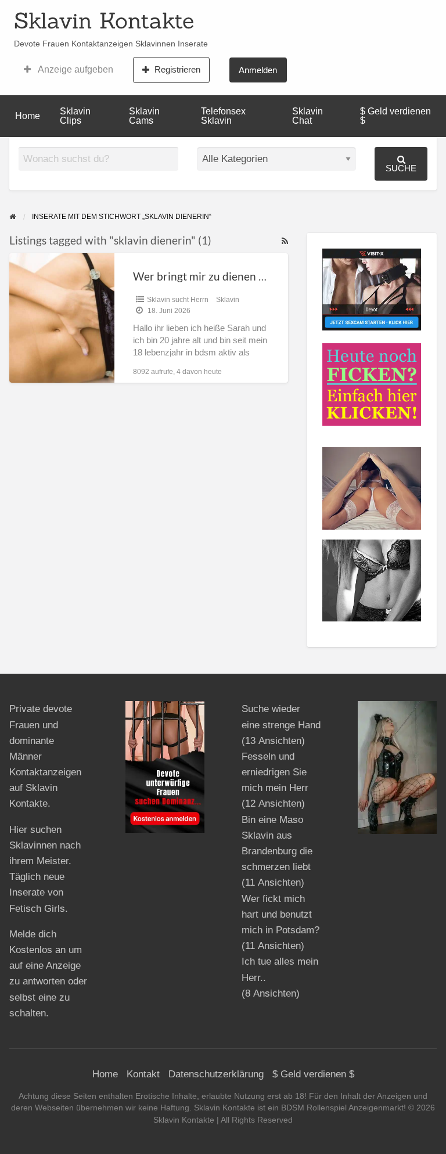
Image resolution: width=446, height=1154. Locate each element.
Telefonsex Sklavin (223, 115)
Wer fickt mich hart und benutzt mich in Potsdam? (280, 914)
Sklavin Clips (75, 115)
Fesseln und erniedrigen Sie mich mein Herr (275, 772)
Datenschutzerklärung (216, 1074)
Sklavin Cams (144, 115)
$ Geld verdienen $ (395, 115)
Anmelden (258, 70)
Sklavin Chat (307, 115)
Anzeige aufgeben (74, 69)
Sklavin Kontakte (104, 20)
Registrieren (177, 69)
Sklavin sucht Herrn (177, 300)
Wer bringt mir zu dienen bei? (205, 276)
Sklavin (227, 300)
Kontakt (143, 1074)
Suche (401, 168)
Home (27, 116)
